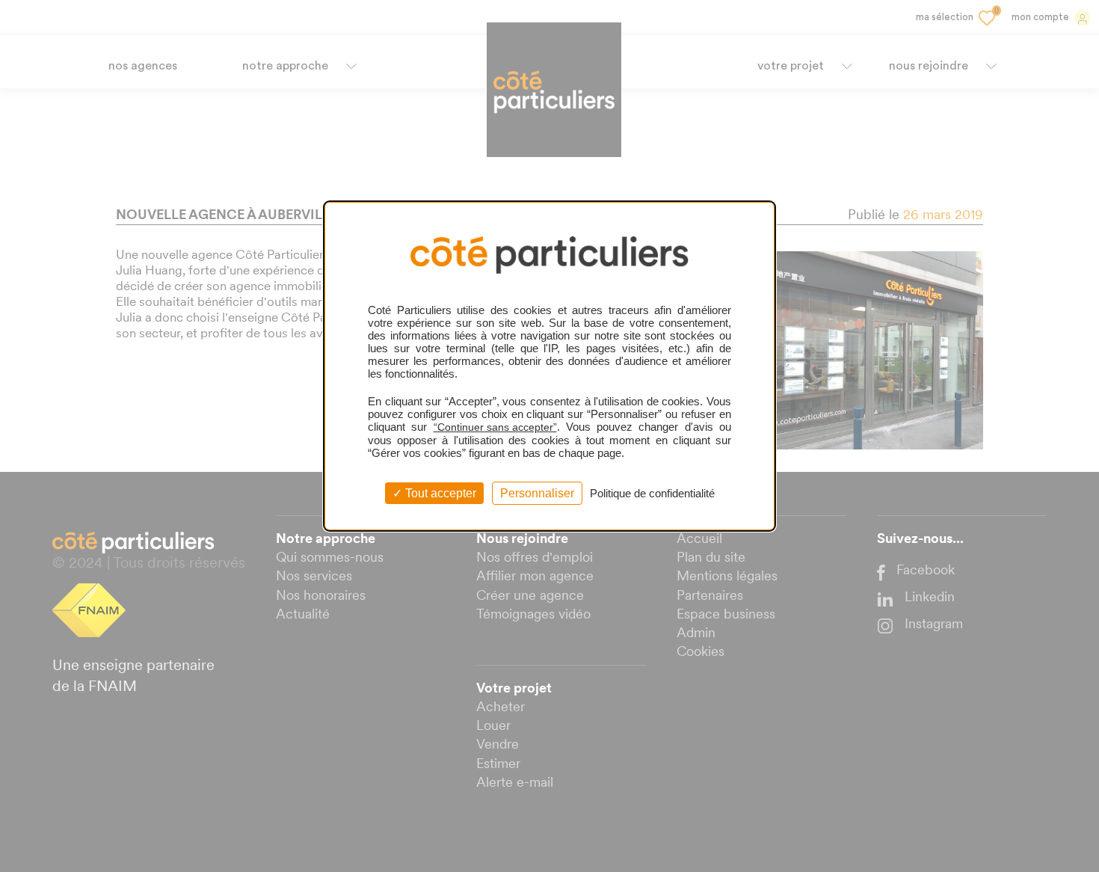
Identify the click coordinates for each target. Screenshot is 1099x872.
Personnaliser (537, 493)
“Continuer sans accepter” (495, 427)
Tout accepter (439, 493)
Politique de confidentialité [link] (652, 493)
